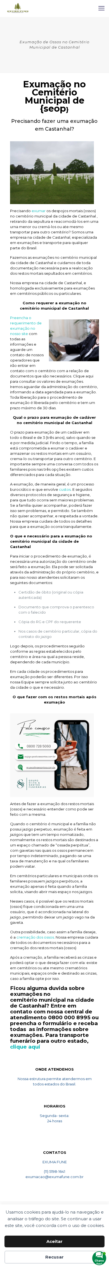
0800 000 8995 (69, 1017)
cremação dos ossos (35, 937)
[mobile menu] (101, 8)
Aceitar (54, 1241)
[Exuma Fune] (17, 8)
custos (65, 489)
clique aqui (25, 1047)
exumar (39, 211)
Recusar (54, 1257)
